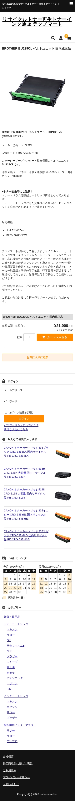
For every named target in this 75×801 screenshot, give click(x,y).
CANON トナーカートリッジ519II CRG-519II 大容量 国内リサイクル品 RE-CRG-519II (24, 493)
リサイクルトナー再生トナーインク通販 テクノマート (37, 21)
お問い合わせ (11, 784)
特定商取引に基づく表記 (17, 763)
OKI (9, 640)
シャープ (12, 661)
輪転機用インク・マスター (20, 725)
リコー (11, 634)
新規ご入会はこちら (16, 429)
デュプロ (12, 741)
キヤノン (12, 629)
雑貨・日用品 (12, 616)
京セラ (11, 672)
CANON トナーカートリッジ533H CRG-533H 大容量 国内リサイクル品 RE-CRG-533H (25, 472)
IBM (9, 688)
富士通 (11, 667)
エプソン (12, 683)
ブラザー (12, 656)
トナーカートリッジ (16, 624)
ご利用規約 (9, 770)
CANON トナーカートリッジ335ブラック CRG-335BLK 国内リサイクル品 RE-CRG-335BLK (26, 451)
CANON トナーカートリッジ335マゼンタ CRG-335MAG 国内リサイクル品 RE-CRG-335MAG (26, 535)
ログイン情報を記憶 (20, 412)
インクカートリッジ (16, 696)
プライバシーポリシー (16, 777)
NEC (9, 651)
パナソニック (15, 678)
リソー (11, 730)
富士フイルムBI (16, 645)
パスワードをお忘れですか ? (21, 425)
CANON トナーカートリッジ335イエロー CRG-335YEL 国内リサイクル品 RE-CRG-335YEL (26, 514)
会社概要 (8, 756)
